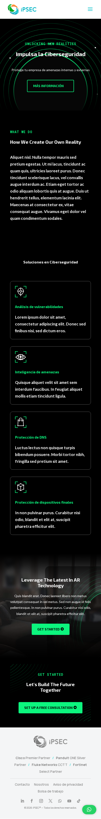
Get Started (48, 629)
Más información (48, 86)
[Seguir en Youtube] (69, 801)
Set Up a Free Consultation (48, 708)
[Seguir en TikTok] (78, 801)
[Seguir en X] (50, 801)
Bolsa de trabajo (50, 791)
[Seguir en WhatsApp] (60, 801)
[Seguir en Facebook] (31, 801)
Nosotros (41, 784)
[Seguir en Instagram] (41, 801)
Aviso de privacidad (68, 784)
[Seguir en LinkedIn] (22, 801)
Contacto (22, 784)
